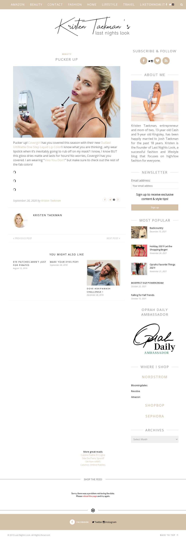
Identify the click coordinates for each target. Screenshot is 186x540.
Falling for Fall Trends (142, 295)
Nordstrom (155, 377)
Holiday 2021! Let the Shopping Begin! (161, 248)
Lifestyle (110, 5)
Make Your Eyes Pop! (64, 261)
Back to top (168, 535)
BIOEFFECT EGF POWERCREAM (147, 282)
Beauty (36, 5)
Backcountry (156, 228)
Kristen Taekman (51, 200)
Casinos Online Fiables (93, 464)
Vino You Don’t (55, 160)
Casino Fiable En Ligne (93, 455)
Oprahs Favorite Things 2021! (162, 266)
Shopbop (155, 405)
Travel (129, 5)
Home (92, 5)
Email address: (140, 180)
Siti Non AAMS (93, 461)
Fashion (75, 5)
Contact (55, 5)
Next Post (113, 238)
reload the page (89, 496)
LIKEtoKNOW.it (152, 5)
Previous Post (23, 238)
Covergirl (34, 143)
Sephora (154, 416)
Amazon (18, 5)
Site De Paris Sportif (93, 458)
